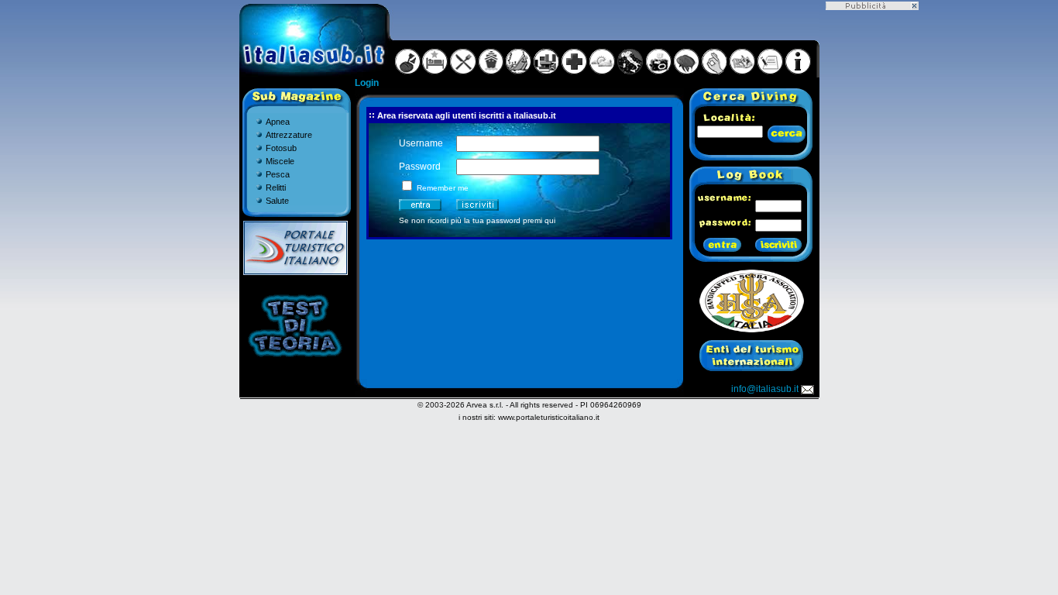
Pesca (278, 174)
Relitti (276, 187)
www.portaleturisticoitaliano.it (548, 417)
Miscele (280, 161)
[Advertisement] (872, 242)
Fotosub (281, 148)
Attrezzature (289, 134)
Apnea (278, 121)
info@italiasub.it (765, 388)
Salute (277, 200)
